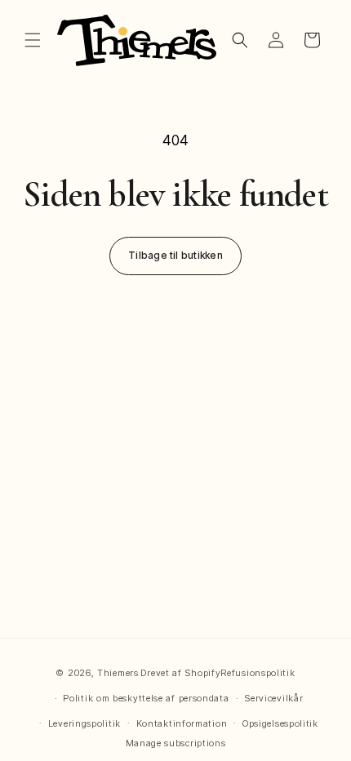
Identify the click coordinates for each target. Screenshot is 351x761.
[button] (33, 40)
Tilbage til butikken (175, 255)
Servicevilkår (273, 698)
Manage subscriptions (176, 743)
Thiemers (118, 673)
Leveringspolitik (84, 723)
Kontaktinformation (182, 723)
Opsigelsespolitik (280, 723)
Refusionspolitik (257, 673)
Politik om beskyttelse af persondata (146, 698)
